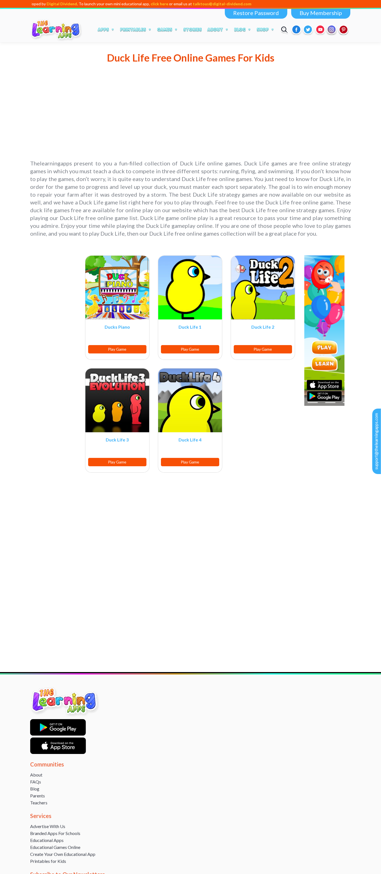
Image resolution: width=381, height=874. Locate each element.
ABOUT (215, 29)
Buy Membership (321, 12)
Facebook (297, 29)
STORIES (193, 29)
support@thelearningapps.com (376, 441)
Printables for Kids (48, 861)
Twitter (308, 29)
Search (284, 29)
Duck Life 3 (117, 439)
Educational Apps (47, 840)
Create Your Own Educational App (62, 854)
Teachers (38, 802)
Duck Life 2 (262, 326)
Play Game (117, 349)
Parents (37, 795)
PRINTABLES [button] (133, 29)
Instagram (332, 29)
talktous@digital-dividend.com (198, 3)
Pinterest (343, 29)
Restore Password (256, 12)
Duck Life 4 (190, 439)
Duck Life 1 (190, 326)
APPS (103, 29)
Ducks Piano (117, 326)
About (36, 774)
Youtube (320, 29)
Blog (34, 788)
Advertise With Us (47, 826)
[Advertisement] (190, 120)
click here (135, 3)
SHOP (263, 29)
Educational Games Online (55, 847)
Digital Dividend (38, 3)
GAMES (164, 29)
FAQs (35, 781)
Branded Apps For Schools (55, 833)
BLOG (240, 29)
